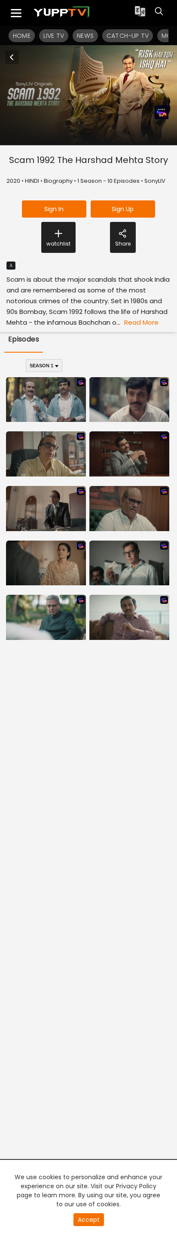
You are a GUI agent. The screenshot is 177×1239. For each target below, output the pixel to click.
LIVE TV (53, 35)
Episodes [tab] (24, 339)
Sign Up (123, 209)
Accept (89, 1219)
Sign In (54, 209)
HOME (22, 35)
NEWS (85, 35)
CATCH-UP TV (128, 35)
